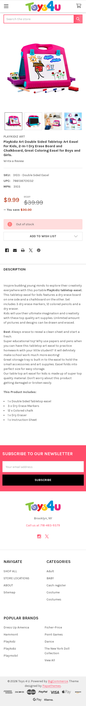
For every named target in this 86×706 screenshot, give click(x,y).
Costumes (54, 599)
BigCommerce (58, 681)
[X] (30, 250)
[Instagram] (39, 536)
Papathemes (51, 686)
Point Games (54, 634)
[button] (43, 236)
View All (50, 660)
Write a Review (14, 161)
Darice (49, 641)
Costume (53, 592)
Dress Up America (16, 627)
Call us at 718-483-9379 (43, 525)
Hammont (11, 634)
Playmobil (11, 656)
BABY (50, 578)
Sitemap (9, 592)
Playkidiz (10, 648)
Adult (50, 571)
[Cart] (79, 6)
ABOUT (8, 585)
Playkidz (9, 641)
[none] (43, 68)
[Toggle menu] (6, 6)
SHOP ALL (10, 571)
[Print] (22, 250)
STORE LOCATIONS (16, 578)
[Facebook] (7, 250)
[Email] (14, 250)
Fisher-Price (53, 627)
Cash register (56, 585)
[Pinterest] (38, 250)
